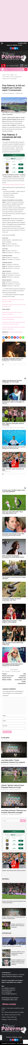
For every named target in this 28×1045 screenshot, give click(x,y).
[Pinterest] (14, 337)
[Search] (23, 69)
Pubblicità (15, 45)
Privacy (1, 1038)
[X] (6, 337)
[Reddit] (9, 337)
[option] (14, 863)
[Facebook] (3, 337)
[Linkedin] (12, 337)
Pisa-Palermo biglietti (15, 671)
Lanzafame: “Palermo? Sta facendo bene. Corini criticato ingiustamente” (20, 678)
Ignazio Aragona (14, 997)
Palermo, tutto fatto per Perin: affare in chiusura (13, 870)
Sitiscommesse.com (13, 834)
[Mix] (20, 337)
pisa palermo (7, 671)
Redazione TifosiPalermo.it (9, 93)
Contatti (20, 45)
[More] (3, 340)
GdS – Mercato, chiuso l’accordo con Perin (11, 1014)
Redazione (9, 45)
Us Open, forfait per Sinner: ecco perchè (11, 946)
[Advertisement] (14, 28)
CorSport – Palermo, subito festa (9, 1017)
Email (4, 720)
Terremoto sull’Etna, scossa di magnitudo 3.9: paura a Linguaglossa (18, 953)
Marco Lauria (14, 999)
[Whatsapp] (23, 337)
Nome (4, 715)
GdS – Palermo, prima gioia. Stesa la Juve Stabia (13, 1012)
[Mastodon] (17, 337)
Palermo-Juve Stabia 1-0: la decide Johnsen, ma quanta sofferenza (17, 925)
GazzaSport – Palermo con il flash (9, 1019)
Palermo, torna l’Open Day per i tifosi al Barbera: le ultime (8, 676)
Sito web (5, 725)
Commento (6, 695)
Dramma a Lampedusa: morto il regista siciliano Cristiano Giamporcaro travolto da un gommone (18, 962)
